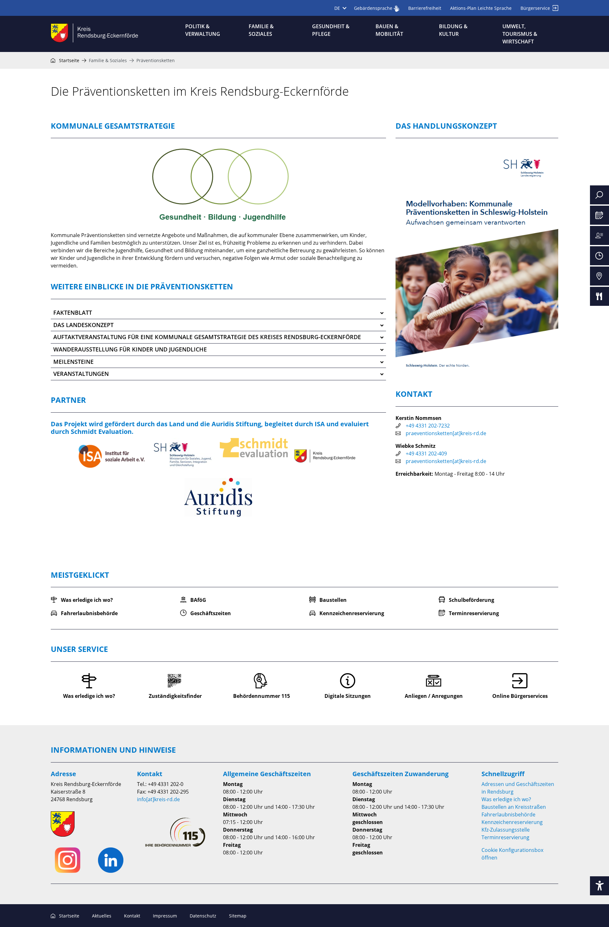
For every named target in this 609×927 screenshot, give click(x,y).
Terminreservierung (505, 837)
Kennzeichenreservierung (512, 822)
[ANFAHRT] (599, 276)
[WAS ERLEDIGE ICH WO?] (599, 235)
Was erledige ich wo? (506, 799)
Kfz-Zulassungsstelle (505, 829)
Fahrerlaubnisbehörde (508, 814)
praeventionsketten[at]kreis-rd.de (446, 433)
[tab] (218, 313)
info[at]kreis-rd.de (158, 799)
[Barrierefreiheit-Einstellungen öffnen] (599, 885)
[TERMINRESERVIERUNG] (599, 215)
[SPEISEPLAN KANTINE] (599, 296)
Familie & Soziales (108, 60)
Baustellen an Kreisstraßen (513, 806)
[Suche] (599, 194)
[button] (218, 313)
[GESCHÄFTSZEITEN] (599, 255)
